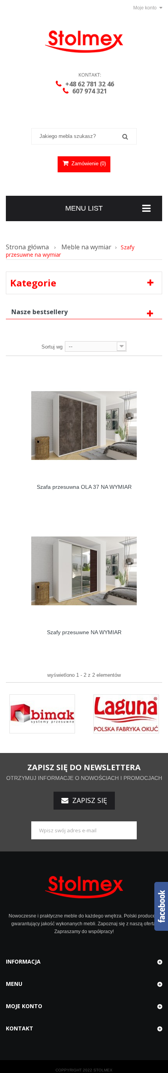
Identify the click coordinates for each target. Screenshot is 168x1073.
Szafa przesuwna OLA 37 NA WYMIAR (84, 487)
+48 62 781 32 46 (89, 84)
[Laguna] (126, 713)
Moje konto (24, 1006)
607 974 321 (89, 91)
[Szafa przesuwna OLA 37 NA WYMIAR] (84, 425)
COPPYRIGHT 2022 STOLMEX (84, 1070)
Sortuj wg (52, 346)
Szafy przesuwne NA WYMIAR (84, 632)
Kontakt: (90, 75)
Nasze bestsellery (39, 312)
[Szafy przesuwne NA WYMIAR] (84, 570)
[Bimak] (42, 713)
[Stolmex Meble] (84, 41)
